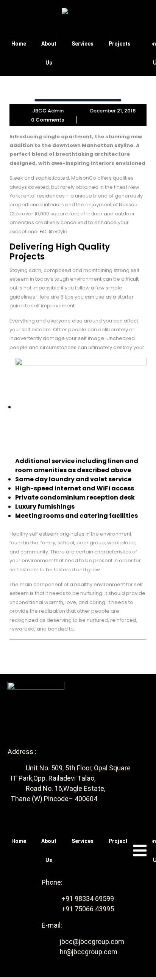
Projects (120, 44)
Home (18, 44)
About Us (48, 53)
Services (83, 44)
